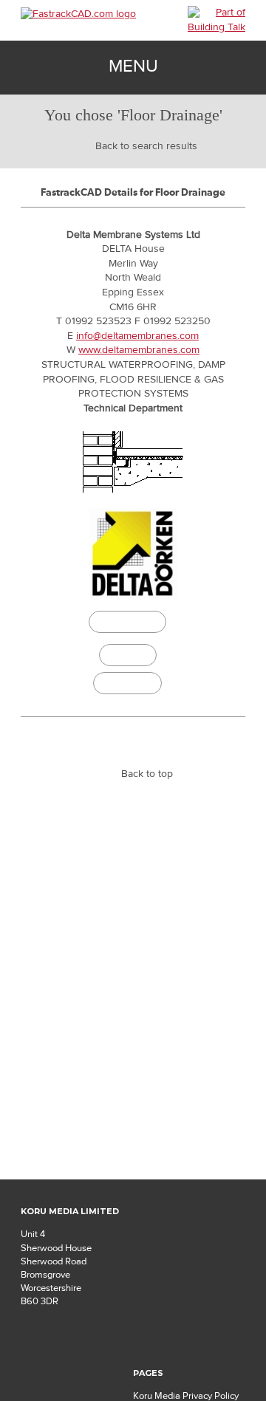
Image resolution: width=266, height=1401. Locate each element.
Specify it (128, 655)
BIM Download (128, 624)
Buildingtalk (127, 683)
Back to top (147, 774)
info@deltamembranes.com (137, 336)
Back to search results (146, 146)
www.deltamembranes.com (139, 350)
